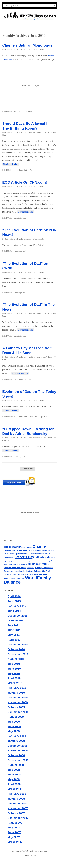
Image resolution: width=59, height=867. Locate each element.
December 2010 (18, 644)
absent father (12, 546)
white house (16, 579)
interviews (39, 561)
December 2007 (18, 803)
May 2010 (14, 673)
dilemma (34, 554)
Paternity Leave (41, 568)
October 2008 (16, 755)
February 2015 (17, 606)
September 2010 (18, 654)
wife (23, 579)
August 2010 (16, 658)
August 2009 (16, 716)
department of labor (22, 554)
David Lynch (9, 554)
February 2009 (17, 736)
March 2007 (15, 842)
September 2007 (18, 817)
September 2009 (18, 711)
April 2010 (14, 678)
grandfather (15, 561)
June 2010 (14, 668)
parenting (31, 568)
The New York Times (25, 574)
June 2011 (14, 630)
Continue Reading (10, 164)
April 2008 (14, 784)
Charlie (39, 546)
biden (23, 547)
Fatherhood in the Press (24, 170)
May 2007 (14, 837)
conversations (9, 550)
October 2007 (16, 813)
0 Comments (38, 49)
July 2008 (14, 769)
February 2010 (17, 687)
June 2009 (14, 726)
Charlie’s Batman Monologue (27, 45)
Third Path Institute (41, 574)
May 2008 (14, 779)
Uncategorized (20, 218)
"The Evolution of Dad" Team (39, 132)
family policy (9, 557)
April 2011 (14, 639)
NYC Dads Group (36, 564)
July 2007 (14, 827)
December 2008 (18, 745)
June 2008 (14, 774)
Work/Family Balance (27, 579)
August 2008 (16, 764)
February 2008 (17, 793)
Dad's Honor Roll (34, 550)
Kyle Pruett (8, 564)
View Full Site (29, 855)
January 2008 (16, 798)
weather (7, 579)
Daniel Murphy (48, 550)
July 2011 (14, 625)
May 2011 (14, 634)
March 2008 (15, 789)
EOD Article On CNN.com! (24, 182)
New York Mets (19, 564)
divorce (41, 554)
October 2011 (16, 620)
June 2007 (14, 832)
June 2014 (14, 610)
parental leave (20, 568)
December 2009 (18, 697)
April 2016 (14, 596)
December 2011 (17, 615)
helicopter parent (27, 561)
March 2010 (15, 683)
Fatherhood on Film (22, 379)
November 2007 (18, 808)
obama (12, 568)
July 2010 (14, 663)
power (10, 571)
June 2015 (14, 601)
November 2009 (18, 702)
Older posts (27, 469)
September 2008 (18, 760)
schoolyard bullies (21, 571)
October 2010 (16, 649)
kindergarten (49, 561)
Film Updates (41, 417)
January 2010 (16, 692)
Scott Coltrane (35, 571)
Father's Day (24, 557)
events (47, 554)
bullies (29, 547)
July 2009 (14, 721)
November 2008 (18, 750)
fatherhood (42, 557)
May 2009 (14, 731)
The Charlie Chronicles (24, 111)
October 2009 (16, 707)
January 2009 (16, 740)
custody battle (21, 550)
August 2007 (16, 822)
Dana (28, 49)
